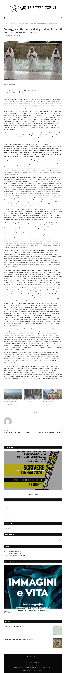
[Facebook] (27, 657)
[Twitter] (30, 657)
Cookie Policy (29, 662)
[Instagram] (34, 657)
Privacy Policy (7, 516)
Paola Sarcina (8, 38)
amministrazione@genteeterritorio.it (15, 555)
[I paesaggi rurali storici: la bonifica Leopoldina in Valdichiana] (13, 394)
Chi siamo (6, 505)
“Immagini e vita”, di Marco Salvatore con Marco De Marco (33, 610)
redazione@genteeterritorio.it (13, 553)
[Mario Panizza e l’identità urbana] (33, 394)
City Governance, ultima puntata (13, 626)
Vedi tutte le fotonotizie (33, 494)
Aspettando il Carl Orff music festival (33, 470)
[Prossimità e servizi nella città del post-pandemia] (57, 643)
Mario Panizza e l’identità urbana (32, 399)
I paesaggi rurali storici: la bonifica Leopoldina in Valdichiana (12, 400)
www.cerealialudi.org (18, 382)
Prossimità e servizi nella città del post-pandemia (18, 639)
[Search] (61, 18)
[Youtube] (38, 657)
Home (5, 23)
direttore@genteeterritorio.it (13, 551)
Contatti (6, 509)
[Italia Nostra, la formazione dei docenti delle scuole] (52, 394)
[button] (5, 470)
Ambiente (12, 23)
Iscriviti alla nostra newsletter (11, 513)
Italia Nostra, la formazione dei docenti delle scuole (51, 400)
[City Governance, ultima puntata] (57, 630)
